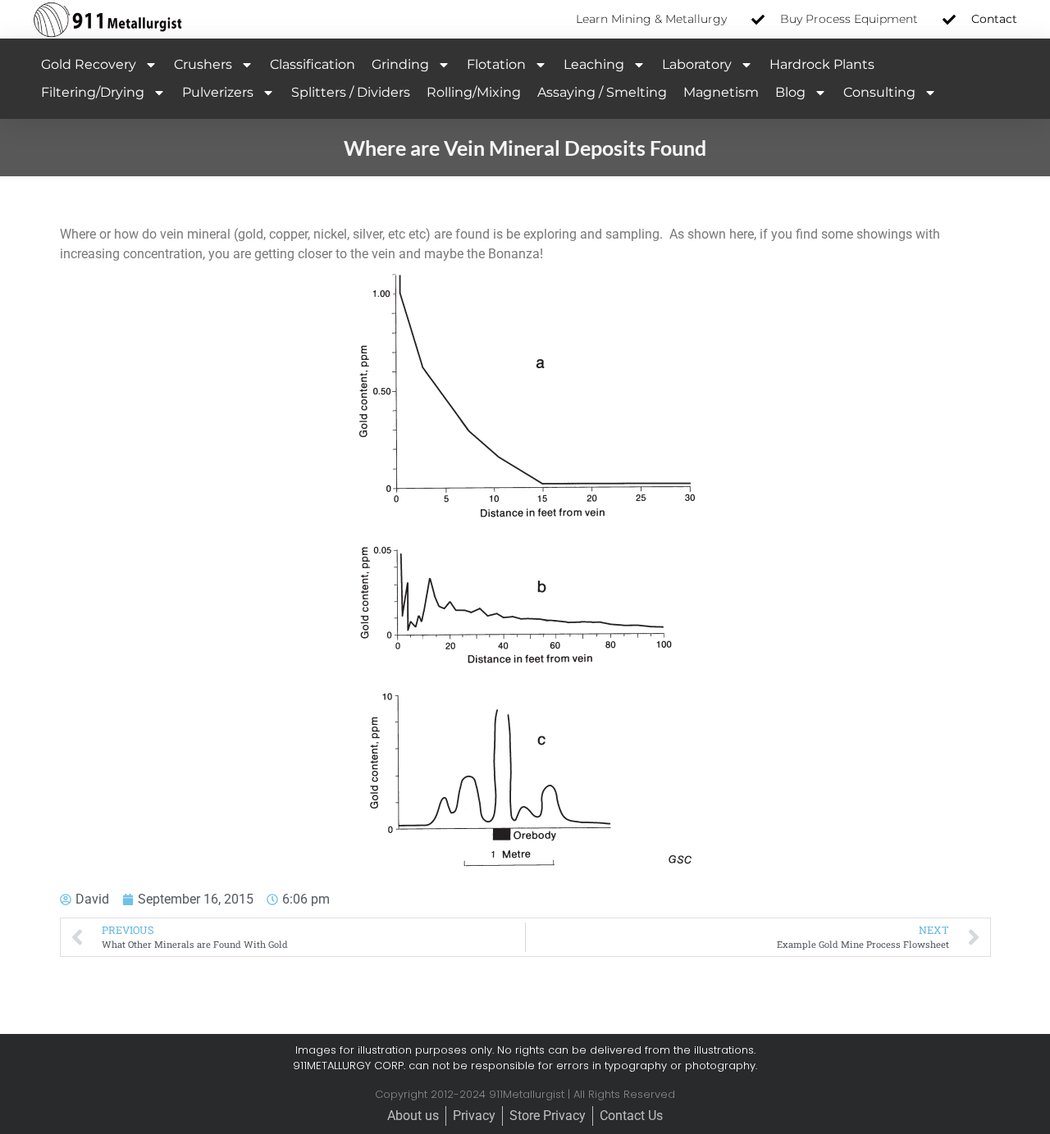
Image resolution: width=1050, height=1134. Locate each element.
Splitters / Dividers (350, 92)
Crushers (203, 64)
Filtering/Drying (92, 92)
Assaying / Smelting (602, 92)
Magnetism (721, 92)
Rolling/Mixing (474, 92)
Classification (312, 64)
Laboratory (697, 64)
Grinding (400, 64)
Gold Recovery (88, 64)
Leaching (594, 64)
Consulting (879, 92)
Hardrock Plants (821, 64)
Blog (790, 92)
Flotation (496, 64)
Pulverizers (217, 92)
